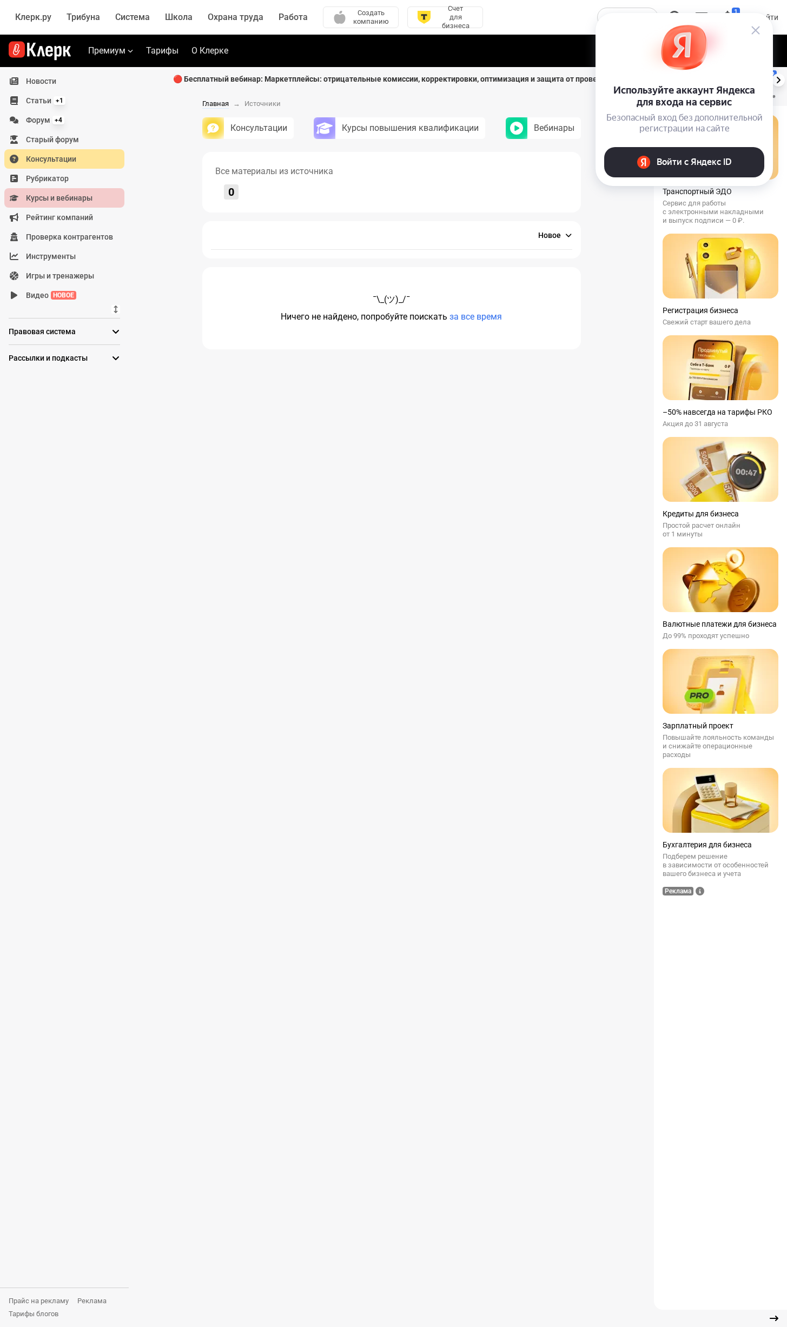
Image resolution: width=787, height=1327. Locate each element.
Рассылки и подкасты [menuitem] (48, 358)
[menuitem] (64, 81)
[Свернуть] (774, 1318)
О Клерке (209, 50)
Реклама (92, 1301)
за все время (475, 316)
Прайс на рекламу (39, 1301)
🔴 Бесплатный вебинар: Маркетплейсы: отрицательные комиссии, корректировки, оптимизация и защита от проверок (391, 79)
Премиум (106, 50)
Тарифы (162, 50)
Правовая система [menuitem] (42, 331)
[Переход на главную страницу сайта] (40, 51)
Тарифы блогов (33, 1314)
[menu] (69, 188)
